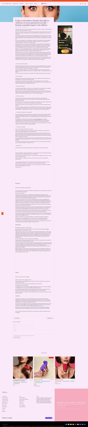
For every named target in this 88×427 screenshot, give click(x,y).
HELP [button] (20, 396)
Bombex (4, 426)
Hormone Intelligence (38, 119)
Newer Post (50, 318)
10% (2, 213)
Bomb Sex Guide (5, 399)
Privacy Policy (21, 403)
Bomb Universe (4, 402)
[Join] (85, 407)
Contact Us (21, 402)
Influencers (4, 411)
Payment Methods (22, 406)
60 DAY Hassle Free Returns (23, 399)
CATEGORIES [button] (4, 396)
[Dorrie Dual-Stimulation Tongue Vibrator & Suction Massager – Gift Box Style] (23, 368)
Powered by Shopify (60, 426)
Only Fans (4, 408)
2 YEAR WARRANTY (22, 397)
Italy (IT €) (5, 424)
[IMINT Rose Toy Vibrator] (65, 368)
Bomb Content (4, 403)
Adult (3, 409)
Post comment (17, 337)
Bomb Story (4, 405)
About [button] (37, 396)
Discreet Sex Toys (5, 397)
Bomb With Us (4, 406)
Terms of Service (22, 405)
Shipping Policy (21, 400)
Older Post (16, 318)
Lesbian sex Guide (5, 400)
